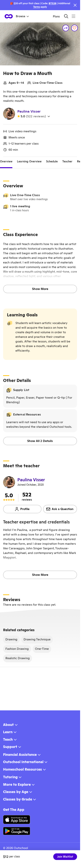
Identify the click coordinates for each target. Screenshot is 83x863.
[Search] (66, 16)
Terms (36, 6)
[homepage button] (9, 16)
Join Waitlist (65, 856)
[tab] (6, 161)
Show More (40, 289)
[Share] (66, 28)
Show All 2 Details (40, 441)
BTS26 (52, 3)
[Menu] (73, 16)
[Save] (74, 28)
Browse (20, 16)
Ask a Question (63, 509)
